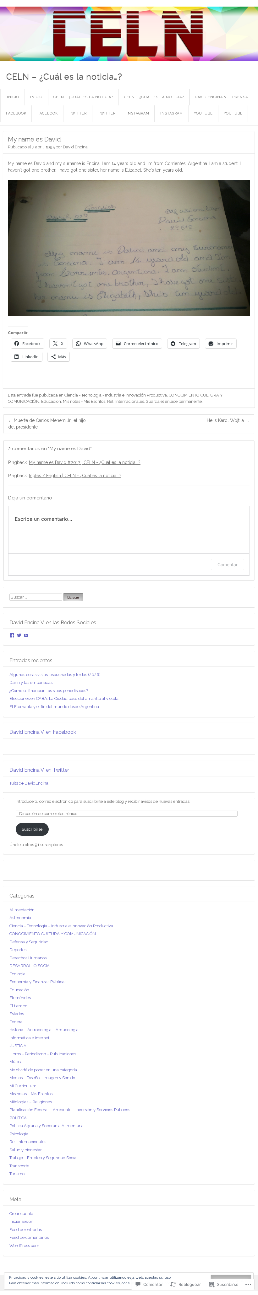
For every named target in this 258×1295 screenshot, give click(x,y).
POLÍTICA (18, 1118)
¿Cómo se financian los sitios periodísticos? (48, 690)
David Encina (75, 147)
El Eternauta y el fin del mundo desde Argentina (54, 706)
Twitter (78, 113)
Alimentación (22, 910)
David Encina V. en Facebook (42, 732)
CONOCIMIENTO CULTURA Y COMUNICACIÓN (52, 933)
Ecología (17, 974)
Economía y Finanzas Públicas (37, 981)
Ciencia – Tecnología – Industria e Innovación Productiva (61, 926)
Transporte (19, 1166)
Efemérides (20, 997)
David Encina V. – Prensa (221, 97)
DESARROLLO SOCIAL (30, 965)
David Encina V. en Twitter (39, 770)
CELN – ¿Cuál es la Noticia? (83, 97)
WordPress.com (24, 1245)
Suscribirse (32, 829)
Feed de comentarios (29, 1237)
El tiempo (18, 1006)
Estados (16, 1013)
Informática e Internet (29, 1038)
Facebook (16, 113)
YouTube (203, 113)
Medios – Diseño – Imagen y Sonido (42, 1077)
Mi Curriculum (22, 1086)
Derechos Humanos (28, 958)
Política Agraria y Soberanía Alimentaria (46, 1125)
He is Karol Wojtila (228, 420)
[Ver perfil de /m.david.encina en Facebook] (11, 635)
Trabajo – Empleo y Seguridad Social (43, 1157)
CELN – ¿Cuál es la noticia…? (64, 76)
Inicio (13, 97)
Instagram (138, 113)
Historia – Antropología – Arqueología (44, 1029)
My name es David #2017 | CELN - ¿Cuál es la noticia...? (84, 462)
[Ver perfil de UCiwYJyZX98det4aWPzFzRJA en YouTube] (26, 635)
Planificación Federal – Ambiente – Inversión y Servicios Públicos (69, 1109)
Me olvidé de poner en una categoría (43, 1070)
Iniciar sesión (21, 1221)
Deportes (17, 949)
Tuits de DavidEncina (28, 783)
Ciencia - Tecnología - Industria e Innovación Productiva (115, 395)
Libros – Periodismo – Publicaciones (42, 1054)
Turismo (17, 1173)
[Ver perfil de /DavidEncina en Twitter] (19, 635)
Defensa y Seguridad (28, 942)
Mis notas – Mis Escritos (30, 1093)
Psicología (18, 1134)
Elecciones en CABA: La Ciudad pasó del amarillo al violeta (63, 698)
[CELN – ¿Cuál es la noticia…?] (129, 34)
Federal (16, 1022)
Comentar (227, 564)
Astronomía (20, 917)
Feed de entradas (25, 1229)
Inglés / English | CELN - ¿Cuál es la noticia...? (75, 475)
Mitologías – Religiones (30, 1102)
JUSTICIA (17, 1045)
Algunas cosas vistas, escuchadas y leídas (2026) (55, 674)
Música (16, 1061)
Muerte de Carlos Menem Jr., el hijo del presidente (47, 423)
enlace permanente (183, 401)
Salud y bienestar (25, 1150)
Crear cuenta (21, 1213)
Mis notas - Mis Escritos (84, 401)
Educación (51, 401)
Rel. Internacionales (125, 401)
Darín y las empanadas (30, 682)
